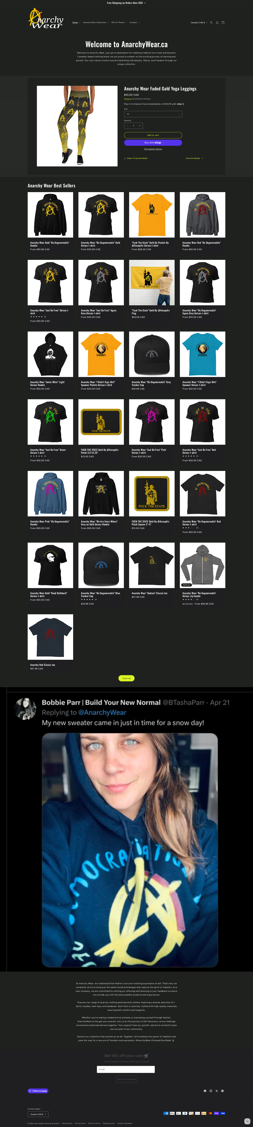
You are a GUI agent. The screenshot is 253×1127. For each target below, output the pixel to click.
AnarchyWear (39, 1123)
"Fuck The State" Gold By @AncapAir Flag (151, 312)
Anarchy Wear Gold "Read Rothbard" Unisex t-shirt (48, 594)
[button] (76, 22)
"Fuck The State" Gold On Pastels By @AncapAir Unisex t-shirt (150, 244)
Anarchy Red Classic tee (42, 664)
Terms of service (94, 1123)
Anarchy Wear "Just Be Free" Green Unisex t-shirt (48, 451)
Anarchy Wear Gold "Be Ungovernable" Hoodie (49, 244)
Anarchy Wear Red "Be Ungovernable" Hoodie (202, 244)
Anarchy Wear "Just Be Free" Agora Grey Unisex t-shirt (98, 312)
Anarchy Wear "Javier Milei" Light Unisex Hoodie (47, 383)
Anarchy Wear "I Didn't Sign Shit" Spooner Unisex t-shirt (200, 383)
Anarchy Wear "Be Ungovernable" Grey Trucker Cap (151, 383)
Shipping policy (109, 1123)
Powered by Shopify (52, 1123)
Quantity (127, 120)
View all (127, 678)
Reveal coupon (126, 1079)
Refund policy (67, 1123)
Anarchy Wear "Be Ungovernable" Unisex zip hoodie (199, 594)
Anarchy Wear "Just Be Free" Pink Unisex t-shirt (149, 451)
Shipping (127, 99)
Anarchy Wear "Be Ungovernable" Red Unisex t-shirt (202, 523)
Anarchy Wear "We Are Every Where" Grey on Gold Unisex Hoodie (99, 523)
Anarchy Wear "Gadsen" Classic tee (149, 593)
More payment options (153, 149)
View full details (193, 158)
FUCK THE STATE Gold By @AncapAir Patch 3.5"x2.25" (100, 451)
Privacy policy (80, 1123)
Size (126, 109)
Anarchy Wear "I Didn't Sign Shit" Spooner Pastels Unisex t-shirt (98, 383)
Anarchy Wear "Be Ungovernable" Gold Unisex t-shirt (100, 244)
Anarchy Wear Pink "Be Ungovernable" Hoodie (49, 523)
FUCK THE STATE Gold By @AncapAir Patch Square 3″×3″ (150, 523)
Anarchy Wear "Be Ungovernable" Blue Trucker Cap (100, 594)
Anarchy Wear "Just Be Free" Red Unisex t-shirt (199, 451)
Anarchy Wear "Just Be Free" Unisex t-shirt (49, 312)
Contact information (125, 1123)
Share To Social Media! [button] (137, 158)
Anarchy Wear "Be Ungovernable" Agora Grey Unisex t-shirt (199, 312)
